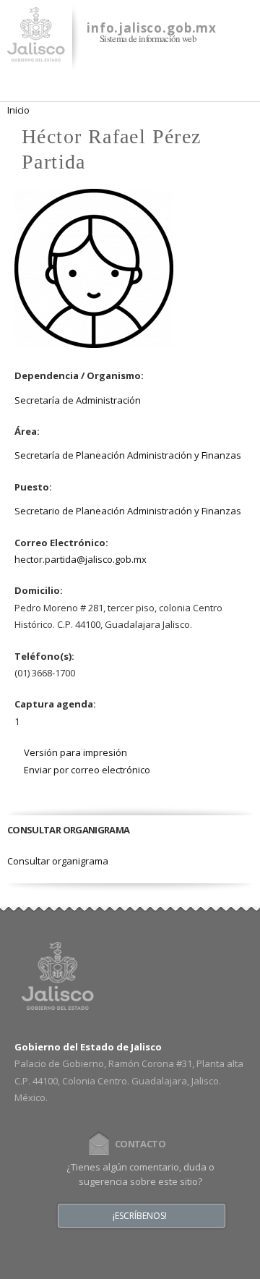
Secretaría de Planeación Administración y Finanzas (127, 455)
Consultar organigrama (57, 860)
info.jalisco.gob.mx (152, 28)
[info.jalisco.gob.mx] (36, 52)
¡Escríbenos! (140, 1216)
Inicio (18, 109)
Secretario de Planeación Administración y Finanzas (127, 510)
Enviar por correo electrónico (87, 769)
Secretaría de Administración (77, 400)
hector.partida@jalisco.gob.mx (80, 559)
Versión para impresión (75, 752)
